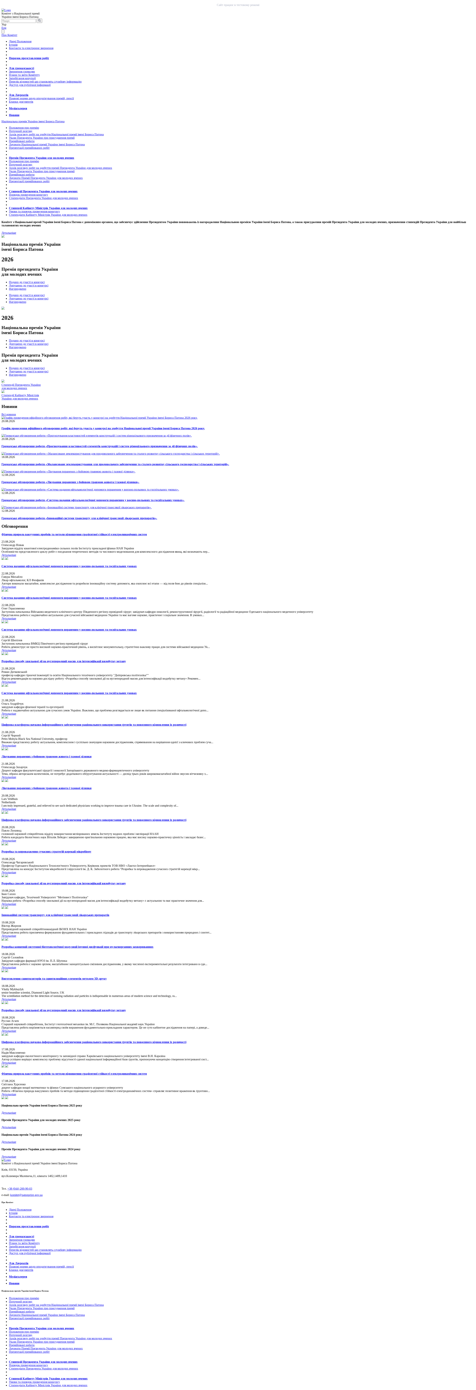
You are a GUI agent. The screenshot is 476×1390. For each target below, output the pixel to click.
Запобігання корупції (22, 78)
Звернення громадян (22, 71)
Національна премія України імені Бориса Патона (33, 121)
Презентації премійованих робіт (29, 147)
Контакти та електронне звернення (31, 48)
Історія (13, 44)
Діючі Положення (20, 41)
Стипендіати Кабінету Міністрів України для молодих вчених (48, 214)
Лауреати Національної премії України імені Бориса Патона (47, 144)
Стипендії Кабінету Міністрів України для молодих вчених (48, 208)
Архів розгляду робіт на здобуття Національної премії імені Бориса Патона (56, 134)
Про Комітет (9, 35)
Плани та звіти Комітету (24, 74)
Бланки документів (21, 101)
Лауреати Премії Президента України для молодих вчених (46, 178)
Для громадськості (21, 68)
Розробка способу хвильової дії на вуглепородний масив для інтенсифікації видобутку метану (63, 661)
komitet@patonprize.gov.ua (26, 1195)
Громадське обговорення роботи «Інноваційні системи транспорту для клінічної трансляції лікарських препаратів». (79, 518)
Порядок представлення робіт (29, 58)
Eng (3, 27)
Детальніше (8, 232)
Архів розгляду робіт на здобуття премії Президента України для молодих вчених (60, 167)
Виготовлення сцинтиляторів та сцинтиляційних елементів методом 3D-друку (54, 978)
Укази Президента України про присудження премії (42, 137)
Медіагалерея (18, 108)
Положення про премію (24, 127)
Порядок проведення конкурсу (28, 194)
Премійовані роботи (22, 141)
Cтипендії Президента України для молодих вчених (21, 386)
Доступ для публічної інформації (30, 85)
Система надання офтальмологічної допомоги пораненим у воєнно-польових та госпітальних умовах (69, 566)
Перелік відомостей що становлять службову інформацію (45, 81)
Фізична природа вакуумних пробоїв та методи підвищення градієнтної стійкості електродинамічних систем (74, 534)
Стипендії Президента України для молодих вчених (43, 191)
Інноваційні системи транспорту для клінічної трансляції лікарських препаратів (55, 915)
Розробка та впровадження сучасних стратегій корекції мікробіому (46, 851)
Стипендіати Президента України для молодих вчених (43, 198)
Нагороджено (17, 288)
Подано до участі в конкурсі (27, 282)
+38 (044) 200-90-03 (19, 1188)
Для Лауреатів (18, 95)
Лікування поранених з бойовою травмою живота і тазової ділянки (46, 756)
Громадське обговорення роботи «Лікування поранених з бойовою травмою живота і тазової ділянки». (70, 482)
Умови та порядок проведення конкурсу (34, 211)
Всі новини (8, 414)
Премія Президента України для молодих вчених (41, 157)
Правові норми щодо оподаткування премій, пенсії (41, 98)
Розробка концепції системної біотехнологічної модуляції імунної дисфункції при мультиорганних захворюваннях (77, 946)
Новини (14, 115)
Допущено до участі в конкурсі (28, 285)
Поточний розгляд (20, 131)
